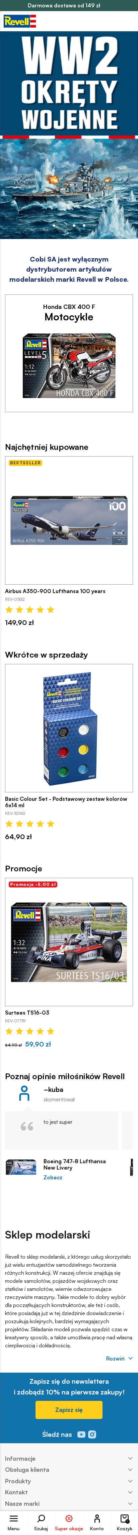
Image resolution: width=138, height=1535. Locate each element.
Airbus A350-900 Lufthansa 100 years (55, 591)
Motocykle (69, 317)
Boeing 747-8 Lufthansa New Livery (75, 1164)
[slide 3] (84, 225)
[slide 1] (64, 225)
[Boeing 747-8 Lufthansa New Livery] (21, 1167)
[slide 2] (74, 225)
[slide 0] (54, 225)
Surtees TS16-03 (27, 1013)
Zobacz (53, 1177)
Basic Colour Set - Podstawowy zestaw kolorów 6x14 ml (66, 802)
